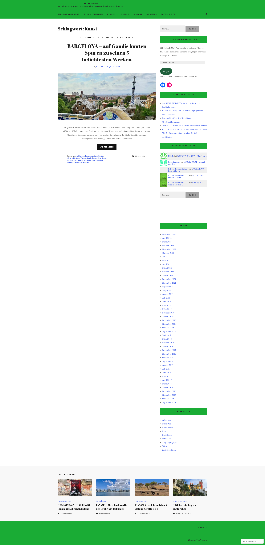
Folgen (166, 71)
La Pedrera (71, 160)
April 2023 (167, 238)
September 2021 (169, 286)
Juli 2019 (166, 297)
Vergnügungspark (170, 442)
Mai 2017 (166, 376)
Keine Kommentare (183, 513)
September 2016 (169, 402)
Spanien (77, 162)
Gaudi (88, 158)
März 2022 (167, 267)
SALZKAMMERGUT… (178, 175)
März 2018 (167, 338)
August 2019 (167, 294)
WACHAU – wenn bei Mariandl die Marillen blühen (184, 125)
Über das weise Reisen (69, 14)
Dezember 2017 (169, 350)
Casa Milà (71, 158)
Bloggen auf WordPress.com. (197, 540)
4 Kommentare (104, 513)
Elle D (171, 156)
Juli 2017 (166, 368)
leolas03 (99, 66)
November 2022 (169, 249)
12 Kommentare (143, 513)
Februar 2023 (168, 245)
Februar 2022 (168, 271)
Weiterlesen (107, 147)
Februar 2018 (168, 342)
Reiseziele (112, 14)
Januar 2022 (167, 275)
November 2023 (169, 234)
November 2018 (169, 323)
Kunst (104, 158)
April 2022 (167, 264)
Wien (164, 446)
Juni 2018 (166, 335)
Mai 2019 (166, 305)
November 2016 (169, 394)
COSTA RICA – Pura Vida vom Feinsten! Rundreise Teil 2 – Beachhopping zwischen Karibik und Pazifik (184, 133)
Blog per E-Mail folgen (183, 39)
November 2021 (169, 282)
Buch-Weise (167, 423)
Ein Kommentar (66, 513)
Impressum (151, 14)
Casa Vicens (81, 158)
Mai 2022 (166, 260)
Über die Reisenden (94, 14)
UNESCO (125, 14)
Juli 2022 (166, 256)
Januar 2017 (167, 387)
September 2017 (169, 361)
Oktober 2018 (168, 327)
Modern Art (81, 160)
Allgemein (87, 37)
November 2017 (169, 353)
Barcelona (89, 156)
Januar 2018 (167, 346)
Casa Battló (98, 156)
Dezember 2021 (169, 279)
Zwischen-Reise (169, 449)
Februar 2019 (168, 312)
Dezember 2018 (169, 320)
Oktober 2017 (168, 357)
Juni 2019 (166, 301)
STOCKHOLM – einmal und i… (186, 162)
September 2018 (169, 331)
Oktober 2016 (168, 398)
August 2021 (167, 290)
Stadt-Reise (125, 37)
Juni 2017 (166, 372)
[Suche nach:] (173, 28)
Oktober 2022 (168, 252)
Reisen (165, 431)
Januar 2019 (167, 316)
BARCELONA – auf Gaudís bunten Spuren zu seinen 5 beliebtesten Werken (106, 53)
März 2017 (167, 383)
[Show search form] (206, 14)
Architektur (79, 156)
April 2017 (167, 380)
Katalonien (96, 158)
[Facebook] (162, 84)
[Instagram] (169, 84)
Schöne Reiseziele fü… (178, 168)
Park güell (91, 160)
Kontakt (137, 14)
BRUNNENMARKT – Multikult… (192, 156)
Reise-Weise (106, 37)
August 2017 (167, 365)
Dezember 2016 (169, 391)
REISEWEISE (91, 3)
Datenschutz (168, 14)
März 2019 (167, 309)
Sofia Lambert (174, 161)
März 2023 (167, 241)
